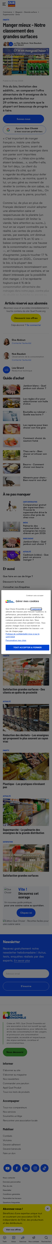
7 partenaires (36, 609)
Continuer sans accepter (34, 595)
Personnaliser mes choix (16, 640)
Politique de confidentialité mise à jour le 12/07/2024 (22, 635)
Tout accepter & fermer (27, 647)
